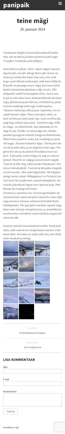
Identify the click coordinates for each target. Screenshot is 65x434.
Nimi (5, 367)
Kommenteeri (10, 391)
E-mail (6, 379)
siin (17, 427)
